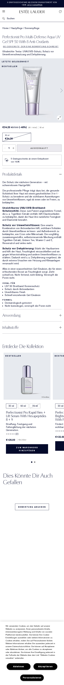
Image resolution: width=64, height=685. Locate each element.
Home (5, 28)
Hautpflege (17, 28)
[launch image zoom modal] (59, 117)
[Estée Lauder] (32, 11)
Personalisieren (32, 677)
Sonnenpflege (32, 28)
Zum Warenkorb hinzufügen (27, 449)
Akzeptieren (45, 666)
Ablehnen (18, 666)
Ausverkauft (39, 148)
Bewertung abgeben (32, 507)
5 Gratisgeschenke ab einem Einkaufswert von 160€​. (32, 3)
